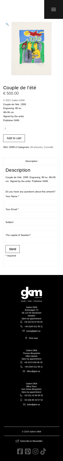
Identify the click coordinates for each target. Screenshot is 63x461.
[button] (53, 9)
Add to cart (14, 138)
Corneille (48, 147)
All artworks (36, 147)
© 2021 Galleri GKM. (14, 100)
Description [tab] (31, 161)
